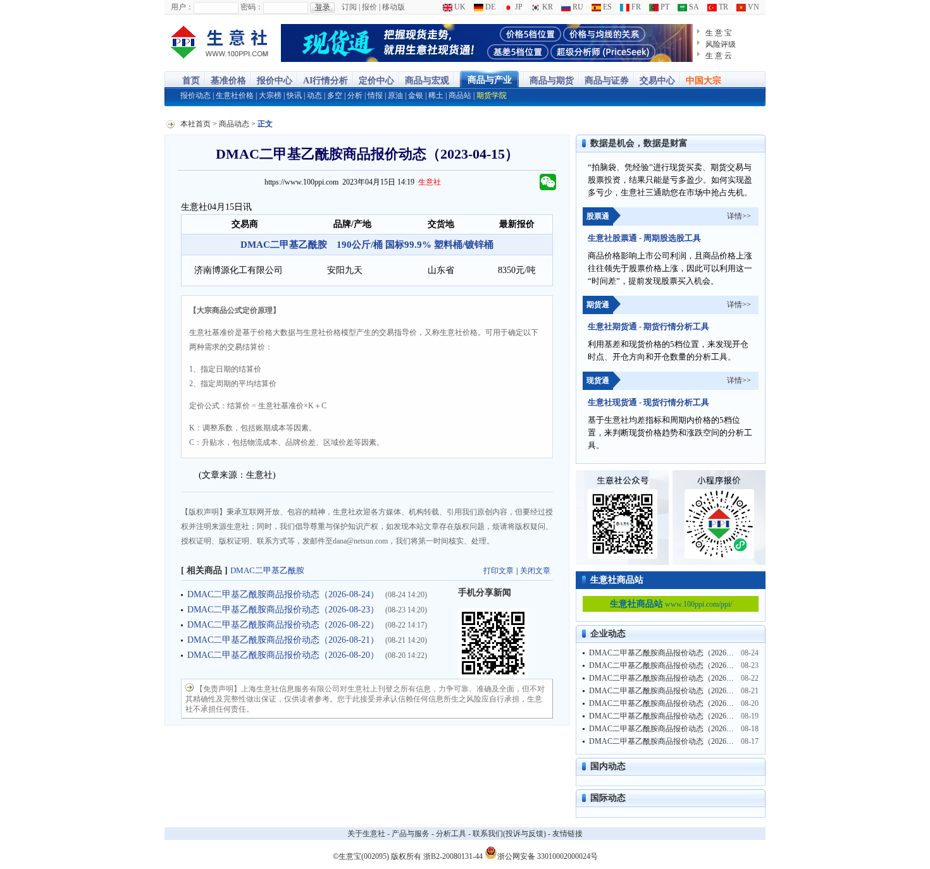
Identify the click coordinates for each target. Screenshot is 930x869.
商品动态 (234, 123)
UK (459, 7)
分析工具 (451, 833)
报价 (369, 7)
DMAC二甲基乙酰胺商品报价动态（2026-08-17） (671, 741)
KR (546, 7)
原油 (395, 95)
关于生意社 (366, 833)
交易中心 (657, 80)
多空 (334, 95)
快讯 (294, 95)
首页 (191, 80)
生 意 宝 (718, 32)
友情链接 (567, 833)
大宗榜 (270, 95)
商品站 (460, 95)
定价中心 (376, 80)
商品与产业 (490, 80)
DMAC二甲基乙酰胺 (267, 570)
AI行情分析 (325, 80)
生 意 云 (718, 55)
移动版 (393, 7)
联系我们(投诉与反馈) (509, 833)
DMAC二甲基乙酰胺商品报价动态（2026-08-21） (283, 640)
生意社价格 (235, 95)
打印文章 (498, 570)
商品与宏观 (427, 80)
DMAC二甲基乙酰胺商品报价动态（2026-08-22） (283, 624)
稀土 (435, 95)
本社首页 (195, 123)
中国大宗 (703, 80)
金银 (415, 95)
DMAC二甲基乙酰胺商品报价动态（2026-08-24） (283, 594)
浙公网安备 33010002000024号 (547, 855)
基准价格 (228, 80)
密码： (251, 7)
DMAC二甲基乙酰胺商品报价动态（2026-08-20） (283, 655)
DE (489, 7)
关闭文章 (535, 570)
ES (606, 7)
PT (664, 7)
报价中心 (274, 80)
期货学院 (491, 95)
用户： (182, 7)
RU (577, 7)
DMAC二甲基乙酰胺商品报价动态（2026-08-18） (671, 728)
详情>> (739, 216)
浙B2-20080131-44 (453, 856)
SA (693, 7)
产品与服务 (411, 833)
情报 (375, 95)
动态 (314, 95)
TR (722, 7)
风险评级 (720, 44)
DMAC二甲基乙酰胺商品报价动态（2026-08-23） (283, 609)
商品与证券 (607, 80)
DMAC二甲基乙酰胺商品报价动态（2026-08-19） (671, 716)
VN (752, 7)
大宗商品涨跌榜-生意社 (219, 43)
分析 (355, 95)
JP (518, 7)
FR (635, 7)
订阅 (349, 7)
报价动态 (195, 95)
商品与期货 (552, 80)
